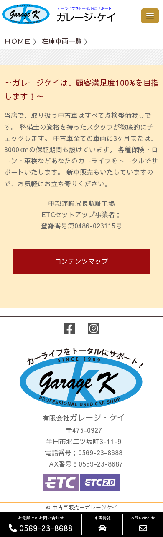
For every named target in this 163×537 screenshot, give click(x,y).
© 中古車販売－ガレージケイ (81, 507)
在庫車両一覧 (62, 40)
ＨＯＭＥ (17, 40)
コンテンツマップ (81, 261)
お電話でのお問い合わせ (45, 524)
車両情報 (102, 518)
